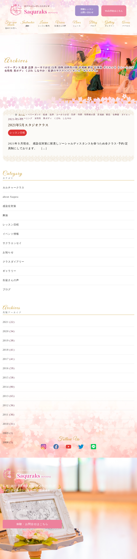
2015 (6, 377)
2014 (6, 387)
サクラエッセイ (12, 243)
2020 (6, 331)
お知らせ (8, 252)
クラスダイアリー (13, 261)
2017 (6, 359)
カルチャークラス (13, 187)
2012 (6, 405)
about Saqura (10, 197)
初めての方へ (11, 25)
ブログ (7, 289)
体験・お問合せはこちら (32, 524)
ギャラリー (9, 271)
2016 (6, 368)
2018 (6, 350)
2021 (6, 322)
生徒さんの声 (11, 280)
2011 (5, 414)
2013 (6, 396)
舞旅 (5, 215)
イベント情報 (11, 234)
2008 (6, 442)
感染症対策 (9, 206)
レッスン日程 (17, 132)
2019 (6, 340)
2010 (6, 424)
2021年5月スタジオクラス (28, 125)
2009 (6, 433)
